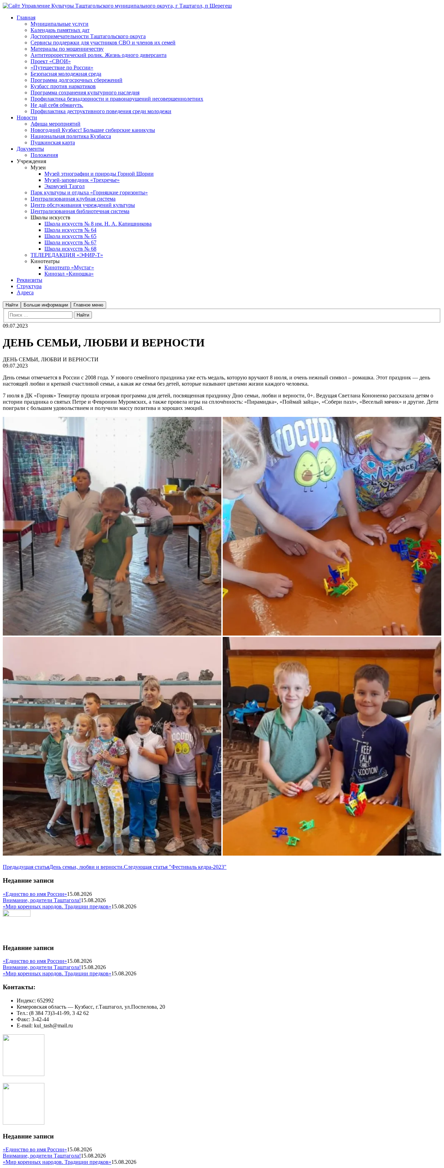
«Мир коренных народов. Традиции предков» (57, 906)
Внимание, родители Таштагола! (42, 900)
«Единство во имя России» (35, 894)
